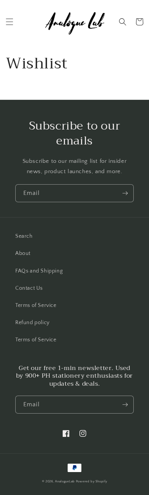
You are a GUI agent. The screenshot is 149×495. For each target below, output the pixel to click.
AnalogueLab (65, 481)
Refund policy (32, 323)
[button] (9, 21)
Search (24, 236)
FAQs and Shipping (39, 271)
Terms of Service (36, 305)
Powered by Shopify (91, 481)
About (23, 253)
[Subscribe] (125, 193)
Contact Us (29, 288)
